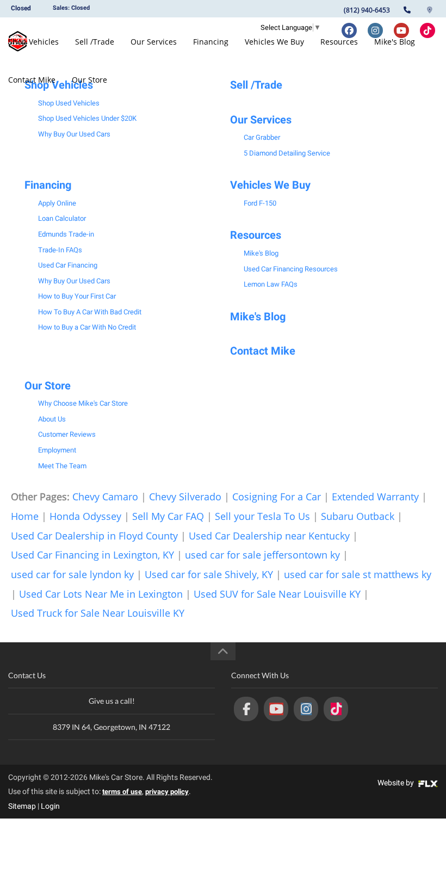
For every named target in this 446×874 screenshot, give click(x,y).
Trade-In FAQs (60, 250)
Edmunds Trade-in (66, 234)
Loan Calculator (62, 218)
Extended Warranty (375, 496)
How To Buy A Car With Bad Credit (89, 312)
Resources (339, 41)
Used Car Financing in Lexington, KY (92, 554)
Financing (210, 41)
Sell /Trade (94, 41)
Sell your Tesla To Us (262, 516)
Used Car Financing (67, 265)
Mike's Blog (394, 41)
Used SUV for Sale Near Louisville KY (277, 593)
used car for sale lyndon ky (72, 574)
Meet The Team (62, 466)
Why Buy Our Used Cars (74, 134)
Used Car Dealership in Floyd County (94, 535)
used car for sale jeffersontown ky (262, 554)
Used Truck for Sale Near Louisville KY (97, 612)
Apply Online (57, 203)
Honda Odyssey (85, 516)
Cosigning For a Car (276, 496)
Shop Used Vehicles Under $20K (87, 118)
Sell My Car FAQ (168, 516)
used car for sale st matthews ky (357, 574)
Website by (396, 782)
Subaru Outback (357, 516)
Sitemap (22, 806)
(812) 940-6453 (367, 10)
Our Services (154, 41)
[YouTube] (276, 709)
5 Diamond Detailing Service (287, 153)
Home (25, 516)
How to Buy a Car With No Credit (87, 327)
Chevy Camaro (105, 496)
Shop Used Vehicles (69, 103)
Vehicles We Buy (274, 41)
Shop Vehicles (33, 41)
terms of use (122, 792)
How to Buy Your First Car (77, 296)
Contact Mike (31, 80)
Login (50, 806)
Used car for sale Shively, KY (209, 574)
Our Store (89, 80)
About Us (52, 419)
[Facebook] (246, 709)
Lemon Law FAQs (271, 284)
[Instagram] (306, 709)
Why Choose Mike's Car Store (83, 403)
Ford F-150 (260, 203)
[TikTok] (336, 709)
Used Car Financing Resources (291, 269)
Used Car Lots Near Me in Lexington (101, 593)
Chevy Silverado (185, 496)
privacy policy (167, 792)
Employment (57, 450)
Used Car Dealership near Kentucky (269, 535)
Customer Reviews (67, 434)
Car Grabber (262, 137)
